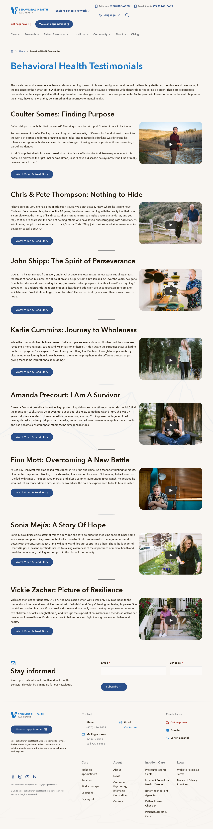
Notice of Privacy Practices (187, 783)
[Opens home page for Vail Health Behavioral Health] (29, 10)
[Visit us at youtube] (27, 776)
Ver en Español (180, 738)
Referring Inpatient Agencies (156, 793)
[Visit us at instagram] (20, 776)
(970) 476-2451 (96, 727)
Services (87, 780)
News (116, 776)
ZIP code (176, 663)
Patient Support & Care (156, 814)
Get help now (179, 722)
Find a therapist (91, 786)
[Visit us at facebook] (13, 776)
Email (105, 663)
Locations (87, 793)
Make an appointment (89, 772)
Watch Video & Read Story (32, 174)
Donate (175, 730)
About (117, 770)
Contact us (130, 727)
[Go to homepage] (12, 51)
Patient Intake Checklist (153, 804)
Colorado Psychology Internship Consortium (120, 789)
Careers (118, 801)
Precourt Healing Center (155, 772)
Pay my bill (88, 799)
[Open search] (127, 15)
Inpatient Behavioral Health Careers (157, 783)
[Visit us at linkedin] (34, 776)
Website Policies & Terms (188, 772)
